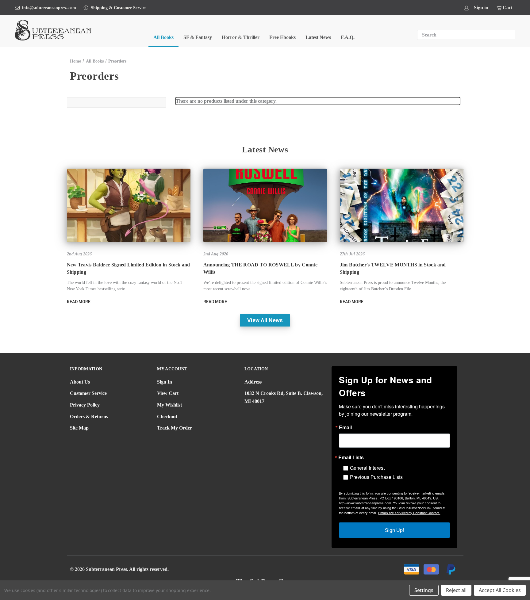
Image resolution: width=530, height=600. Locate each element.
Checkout (167, 416)
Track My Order (174, 427)
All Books (163, 37)
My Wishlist (169, 404)
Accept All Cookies (500, 590)
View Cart (168, 393)
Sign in (481, 7)
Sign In (164, 381)
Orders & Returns (89, 416)
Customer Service (88, 393)
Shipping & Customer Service (118, 8)
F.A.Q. (348, 37)
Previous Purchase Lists (376, 476)
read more (78, 301)
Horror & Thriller (240, 37)
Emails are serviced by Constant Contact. (409, 512)
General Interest (367, 467)
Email (345, 427)
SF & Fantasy (197, 37)
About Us (80, 381)
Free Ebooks (282, 37)
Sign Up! (394, 529)
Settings (423, 590)
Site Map (79, 427)
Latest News (318, 37)
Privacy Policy (85, 404)
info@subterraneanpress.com (49, 8)
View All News (265, 320)
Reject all (456, 590)
